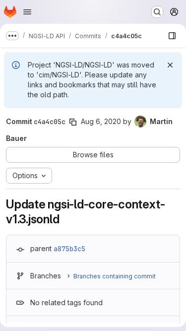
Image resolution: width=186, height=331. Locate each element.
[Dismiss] (170, 65)
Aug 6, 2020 (101, 121)
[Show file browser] (172, 36)
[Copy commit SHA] (73, 122)
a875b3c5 (69, 248)
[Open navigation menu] (27, 12)
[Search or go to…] (157, 12)
